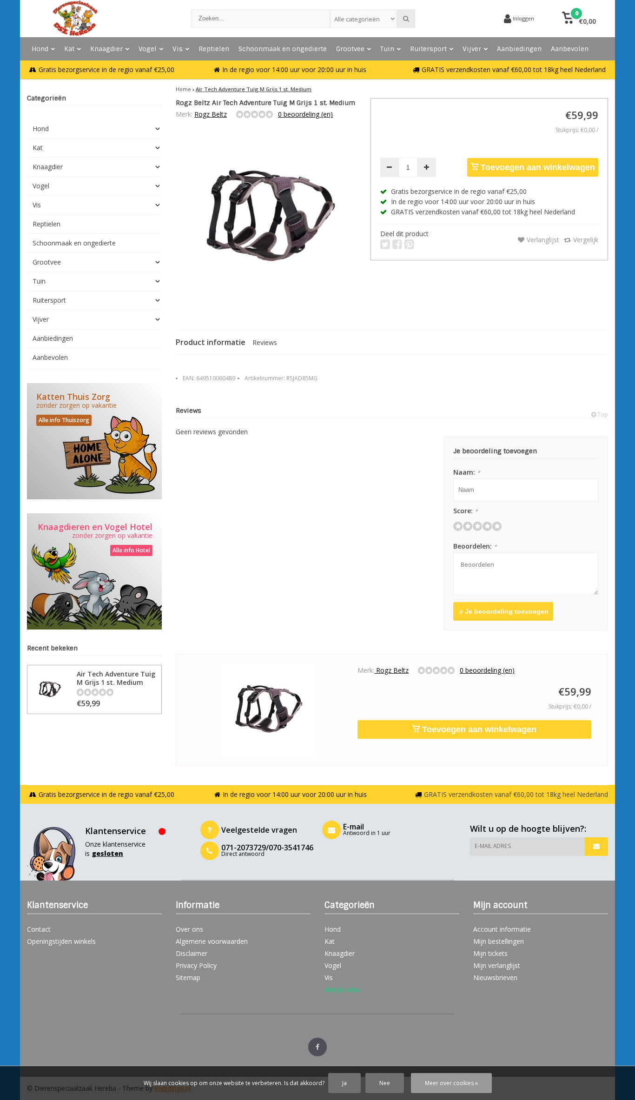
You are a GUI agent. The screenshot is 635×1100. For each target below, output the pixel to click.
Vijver (472, 49)
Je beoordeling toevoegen (506, 611)
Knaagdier (106, 49)
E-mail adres (493, 846)
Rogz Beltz (210, 114)
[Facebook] (317, 1047)
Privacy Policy (196, 965)
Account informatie (502, 929)
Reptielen (213, 49)
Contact (39, 929)
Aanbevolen (570, 49)
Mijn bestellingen (498, 941)
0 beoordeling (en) (305, 114)
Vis (177, 49)
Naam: (466, 472)
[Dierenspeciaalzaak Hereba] (99, 18)
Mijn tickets (490, 953)
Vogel (148, 49)
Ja (344, 1083)
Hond (40, 49)
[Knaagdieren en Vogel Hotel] (94, 571)
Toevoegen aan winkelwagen (536, 167)
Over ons (189, 929)
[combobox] (363, 18)
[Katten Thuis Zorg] (94, 441)
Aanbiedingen (519, 49)
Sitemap (188, 977)
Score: (465, 510)
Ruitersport (428, 49)
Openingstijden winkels (61, 941)
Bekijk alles (342, 989)
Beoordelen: (475, 546)
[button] (579, 18)
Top (602, 414)
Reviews (264, 342)
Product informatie (210, 342)
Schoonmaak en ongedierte (282, 49)
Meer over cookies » (451, 1083)
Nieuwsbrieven (495, 977)
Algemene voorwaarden (212, 941)
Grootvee (350, 49)
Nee (384, 1083)
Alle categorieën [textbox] (357, 19)
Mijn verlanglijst (496, 965)
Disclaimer (191, 953)
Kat (69, 49)
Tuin (387, 49)
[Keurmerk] (461, 18)
